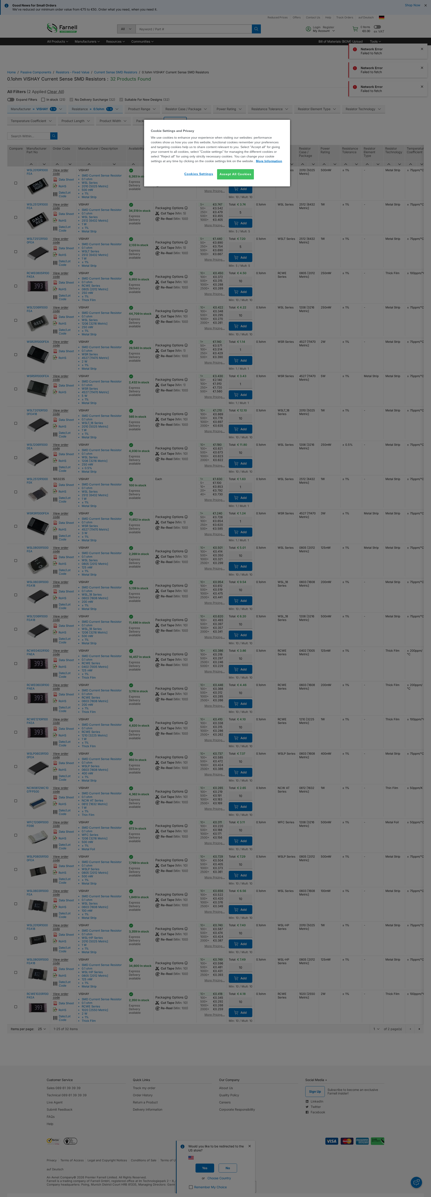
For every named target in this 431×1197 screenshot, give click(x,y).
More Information (269, 161)
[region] (217, 153)
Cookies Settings (198, 174)
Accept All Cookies (235, 174)
